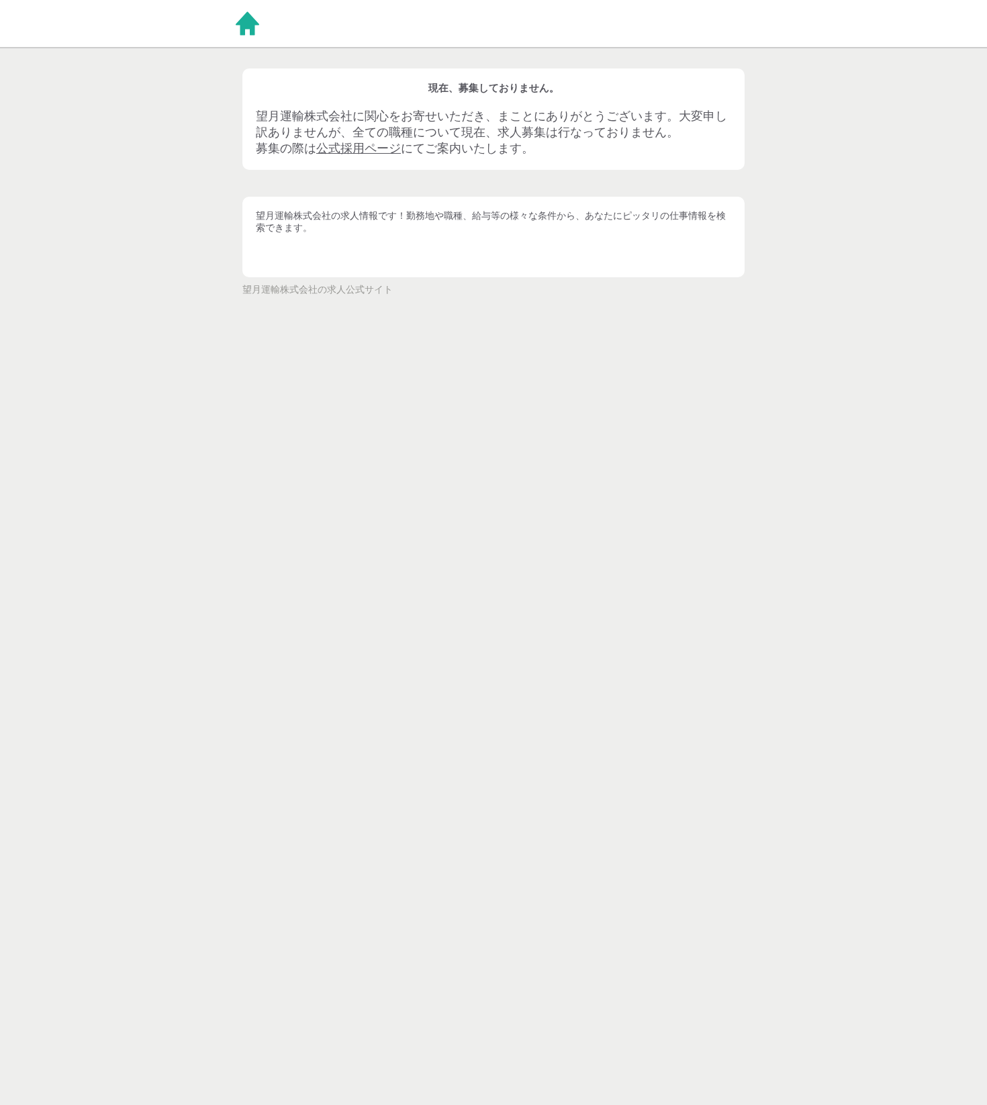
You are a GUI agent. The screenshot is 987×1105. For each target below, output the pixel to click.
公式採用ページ (358, 148)
